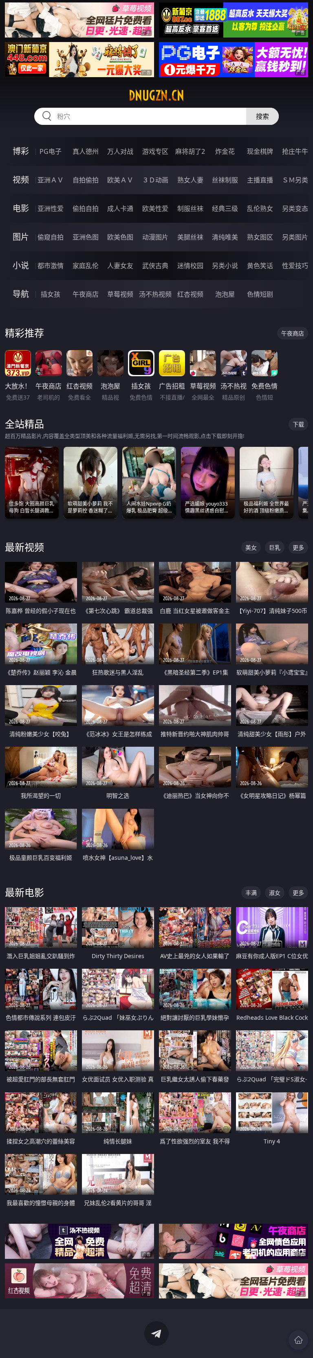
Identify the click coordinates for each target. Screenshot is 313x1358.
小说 (21, 265)
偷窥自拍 (50, 237)
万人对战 (120, 151)
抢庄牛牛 (295, 151)
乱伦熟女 (260, 208)
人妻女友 (120, 265)
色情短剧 (260, 294)
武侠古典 (155, 265)
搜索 (262, 116)
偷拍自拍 (86, 208)
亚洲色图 (86, 237)
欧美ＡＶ (120, 179)
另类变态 (295, 208)
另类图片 (295, 237)
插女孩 (50, 294)
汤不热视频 (155, 294)
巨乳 (274, 547)
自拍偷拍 (86, 179)
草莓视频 (120, 294)
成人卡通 (120, 208)
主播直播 (260, 179)
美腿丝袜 (190, 237)
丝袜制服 (225, 179)
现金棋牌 (260, 151)
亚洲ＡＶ (50, 179)
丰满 (251, 892)
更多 (298, 547)
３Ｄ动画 (155, 179)
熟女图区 (260, 237)
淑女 (274, 892)
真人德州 (86, 151)
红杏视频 (190, 294)
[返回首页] (298, 1340)
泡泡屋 (225, 294)
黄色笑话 (260, 265)
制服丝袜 (190, 208)
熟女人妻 (190, 179)
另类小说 (225, 265)
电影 (21, 208)
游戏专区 (155, 151)
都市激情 (50, 265)
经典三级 (225, 208)
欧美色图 (120, 237)
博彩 (21, 151)
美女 (251, 547)
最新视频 (24, 547)
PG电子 (51, 151)
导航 (21, 294)
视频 (21, 179)
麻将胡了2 (190, 151)
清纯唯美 (225, 237)
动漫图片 (155, 237)
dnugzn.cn (156, 95)
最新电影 (24, 892)
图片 (21, 236)
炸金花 (225, 151)
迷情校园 (190, 265)
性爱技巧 (295, 265)
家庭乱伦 (86, 265)
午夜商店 (86, 294)
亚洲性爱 (50, 208)
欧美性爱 (155, 208)
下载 (298, 424)
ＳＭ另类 (295, 179)
